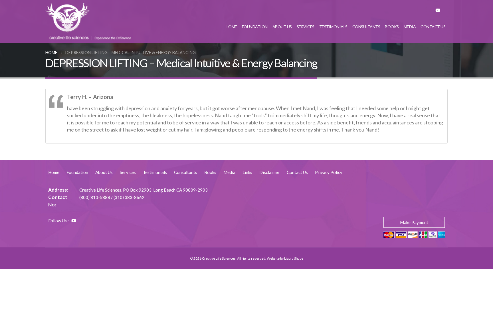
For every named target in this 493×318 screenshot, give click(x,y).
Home (231, 26)
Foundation (255, 26)
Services (305, 26)
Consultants (366, 26)
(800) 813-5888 (94, 197)
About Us (282, 26)
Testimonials (333, 26)
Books (392, 26)
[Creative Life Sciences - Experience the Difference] (88, 21)
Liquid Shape (293, 258)
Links (247, 172)
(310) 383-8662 (129, 197)
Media (410, 26)
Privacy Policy (328, 172)
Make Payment (414, 222)
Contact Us (433, 26)
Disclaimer (269, 172)
